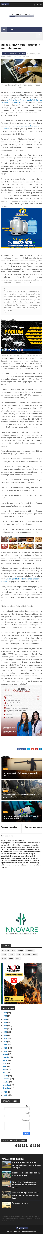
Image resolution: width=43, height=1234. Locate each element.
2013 (5, 1016)
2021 (5, 1041)
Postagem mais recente (33, 827)
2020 (5, 1038)
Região (11, 958)
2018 (5, 1032)
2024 (5, 1051)
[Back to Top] (26, 1228)
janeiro (5, 1054)
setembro (6, 1078)
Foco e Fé (11, 954)
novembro (6, 1085)
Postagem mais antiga (9, 827)
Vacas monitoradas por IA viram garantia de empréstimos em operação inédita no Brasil (21, 795)
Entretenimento (30, 950)
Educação (20, 950)
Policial (35, 954)
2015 (5, 1022)
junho (5, 1069)
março (5, 1060)
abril (5, 1063)
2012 (5, 1012)
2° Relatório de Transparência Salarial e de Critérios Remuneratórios (21, 101)
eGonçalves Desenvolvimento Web (28, 1231)
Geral (18, 954)
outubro (6, 1082)
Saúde (17, 958)
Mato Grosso (26, 954)
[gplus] (38, 5)
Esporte (4, 954)
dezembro (6, 1088)
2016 (5, 1025)
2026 (5, 1095)
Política (4, 958)
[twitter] (41, 5)
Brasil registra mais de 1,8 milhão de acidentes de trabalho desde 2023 (20, 774)
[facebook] (34, 5)
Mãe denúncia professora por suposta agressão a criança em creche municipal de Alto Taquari (26, 1165)
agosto (5, 1075)
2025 (5, 1092)
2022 (5, 1045)
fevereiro (6, 1057)
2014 (5, 1019)
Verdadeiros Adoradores (20, 1203)
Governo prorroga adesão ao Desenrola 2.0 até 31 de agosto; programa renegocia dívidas (21, 817)
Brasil (5, 54)
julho (5, 1072)
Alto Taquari (5, 950)
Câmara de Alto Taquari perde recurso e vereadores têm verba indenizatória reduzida (25, 1185)
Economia (21, 54)
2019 (5, 1035)
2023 (5, 1048)
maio (5, 1066)
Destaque (12, 54)
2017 (5, 1029)
